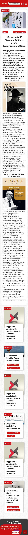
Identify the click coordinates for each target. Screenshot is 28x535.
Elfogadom (15, 532)
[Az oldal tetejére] (25, 532)
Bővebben (16, 530)
